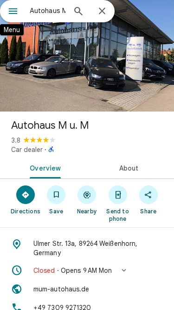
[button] (87, 270)
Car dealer (27, 149)
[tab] (43, 167)
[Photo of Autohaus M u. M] (87, 56)
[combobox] (47, 10)
